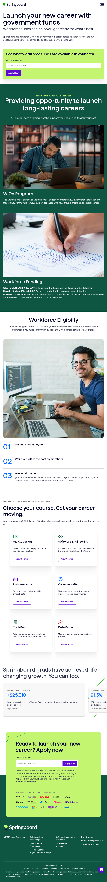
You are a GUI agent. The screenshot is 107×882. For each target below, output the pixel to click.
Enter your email (14, 60)
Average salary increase (18, 690)
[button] (101, 870)
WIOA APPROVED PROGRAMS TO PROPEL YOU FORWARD (26, 502)
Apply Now (13, 73)
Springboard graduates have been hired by (36, 792)
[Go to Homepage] (14, 6)
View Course (22, 559)
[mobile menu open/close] (102, 4)
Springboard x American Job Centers (53, 96)
